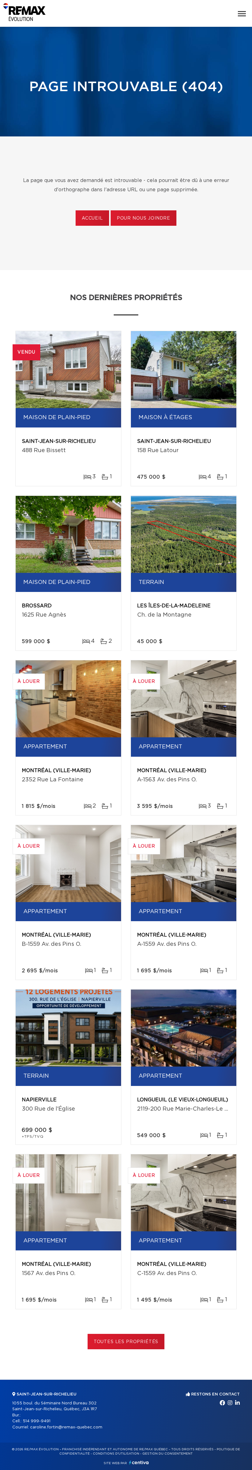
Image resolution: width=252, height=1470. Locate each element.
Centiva (139, 1462)
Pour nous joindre (143, 218)
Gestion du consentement (167, 1453)
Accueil (92, 218)
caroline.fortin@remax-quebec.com (66, 1427)
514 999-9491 (36, 1421)
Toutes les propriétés (126, 1342)
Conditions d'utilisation (116, 1453)
